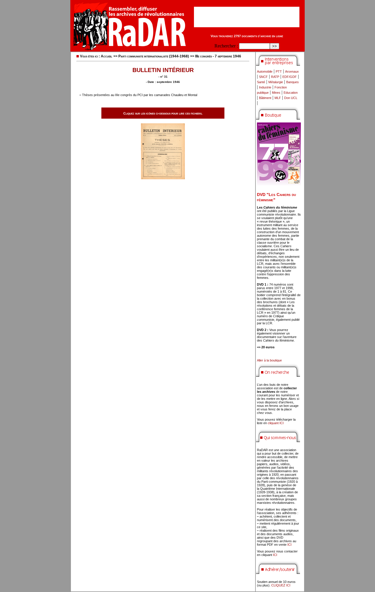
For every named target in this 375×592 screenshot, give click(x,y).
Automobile (264, 71)
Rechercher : (226, 45)
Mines (276, 92)
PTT (279, 71)
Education (291, 92)
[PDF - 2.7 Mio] (163, 177)
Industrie (265, 87)
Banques (292, 82)
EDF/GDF (289, 77)
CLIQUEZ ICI (280, 585)
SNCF (263, 77)
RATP (275, 77)
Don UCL (290, 98)
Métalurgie (275, 82)
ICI (289, 544)
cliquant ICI (276, 423)
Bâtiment (265, 98)
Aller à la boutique (269, 360)
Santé (261, 82)
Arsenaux (292, 71)
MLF (278, 98)
